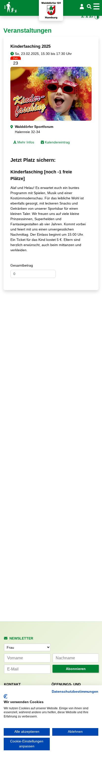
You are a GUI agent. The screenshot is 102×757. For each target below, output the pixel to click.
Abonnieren (76, 669)
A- (82, 17)
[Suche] (89, 6)
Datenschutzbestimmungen (75, 691)
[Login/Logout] (81, 6)
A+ (91, 17)
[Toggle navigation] (97, 6)
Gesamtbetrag (21, 265)
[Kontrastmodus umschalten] (97, 17)
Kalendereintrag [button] (57, 142)
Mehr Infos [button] (25, 142)
